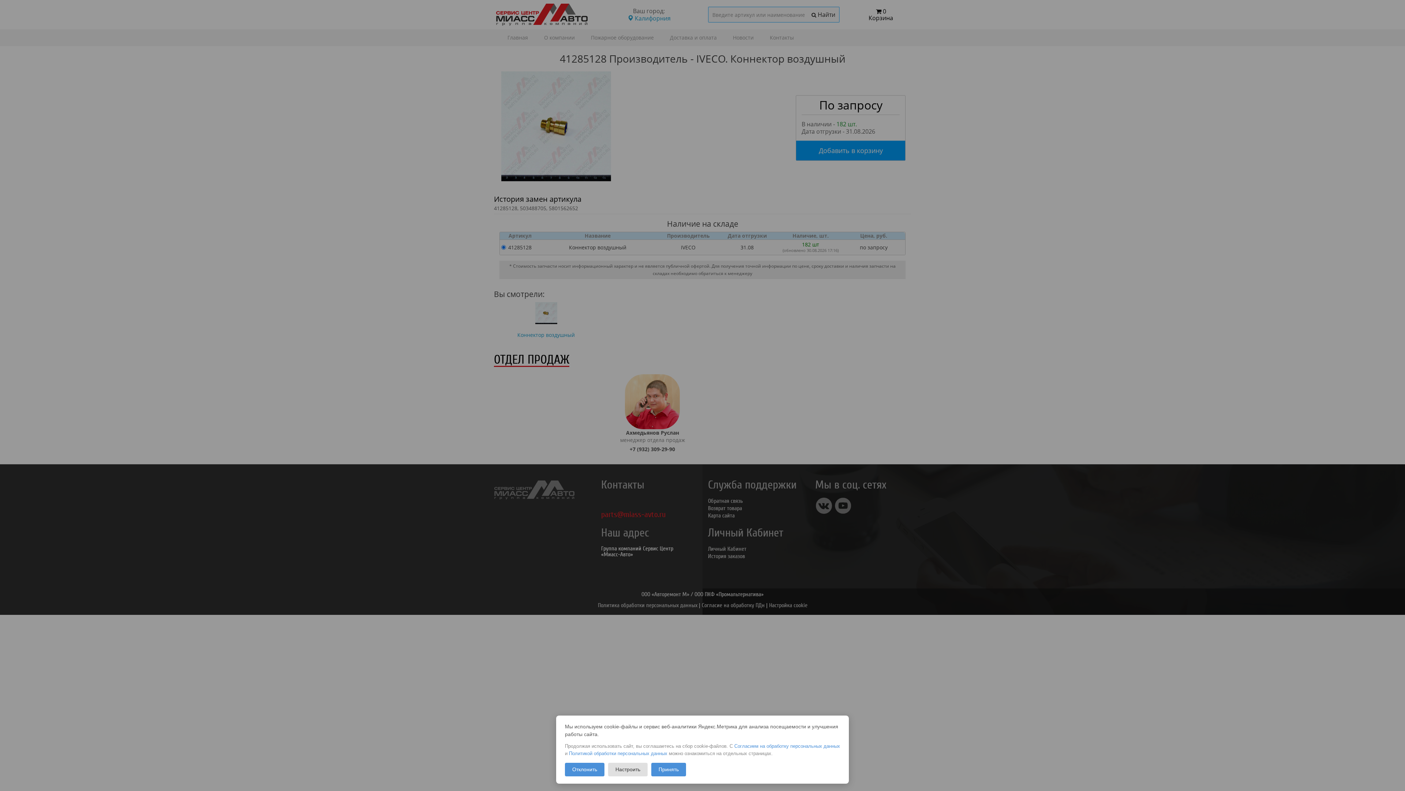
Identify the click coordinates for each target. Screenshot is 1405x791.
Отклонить (584, 769)
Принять (669, 769)
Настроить (627, 769)
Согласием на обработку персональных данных (787, 746)
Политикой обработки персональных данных (618, 753)
